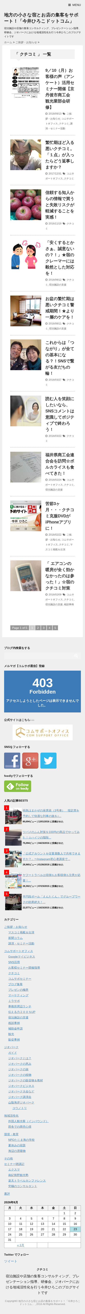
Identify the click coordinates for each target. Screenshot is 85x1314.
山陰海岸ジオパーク (21, 1102)
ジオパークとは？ (19, 1058)
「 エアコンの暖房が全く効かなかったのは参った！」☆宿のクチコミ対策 (59, 575)
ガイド (12, 1052)
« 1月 (20, 1245)
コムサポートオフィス (18, 951)
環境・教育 (11, 1134)
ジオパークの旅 (18, 1069)
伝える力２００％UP (21, 1012)
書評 (7, 1193)
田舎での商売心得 (19, 1126)
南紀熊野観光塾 (18, 1175)
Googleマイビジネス (21, 956)
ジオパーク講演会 (19, 1097)
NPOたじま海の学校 (21, 1139)
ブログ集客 (15, 984)
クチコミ (64, 123)
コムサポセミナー (19, 978)
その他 (8, 1158)
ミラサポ (14, 1000)
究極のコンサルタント (22, 1186)
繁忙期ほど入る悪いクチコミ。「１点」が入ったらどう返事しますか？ (59, 154)
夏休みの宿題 (17, 1145)
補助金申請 (15, 1028)
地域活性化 (11, 1115)
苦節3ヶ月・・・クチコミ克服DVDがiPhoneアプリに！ (59, 515)
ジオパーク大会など (21, 1091)
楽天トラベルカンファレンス (27, 1180)
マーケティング (18, 995)
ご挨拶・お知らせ (15, 926)
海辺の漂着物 (17, 1150)
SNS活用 (14, 962)
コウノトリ (19, 1108)
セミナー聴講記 (14, 1164)
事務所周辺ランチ (19, 1006)
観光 (11, 1034)
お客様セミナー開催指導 (24, 967)
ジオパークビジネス (21, 1086)
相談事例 (69, 604)
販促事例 (14, 1039)
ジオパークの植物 (19, 1074)
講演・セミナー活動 (21, 943)
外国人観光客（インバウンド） (28, 1121)
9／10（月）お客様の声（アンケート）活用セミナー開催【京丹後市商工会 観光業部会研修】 (59, 88)
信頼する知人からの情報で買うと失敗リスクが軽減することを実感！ (59, 204)
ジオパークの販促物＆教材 (25, 1080)
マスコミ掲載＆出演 (21, 932)
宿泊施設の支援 (57, 284)
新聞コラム (15, 938)
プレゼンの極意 (18, 989)
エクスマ (14, 1169)
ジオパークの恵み (19, 1063)
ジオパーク (11, 1047)
